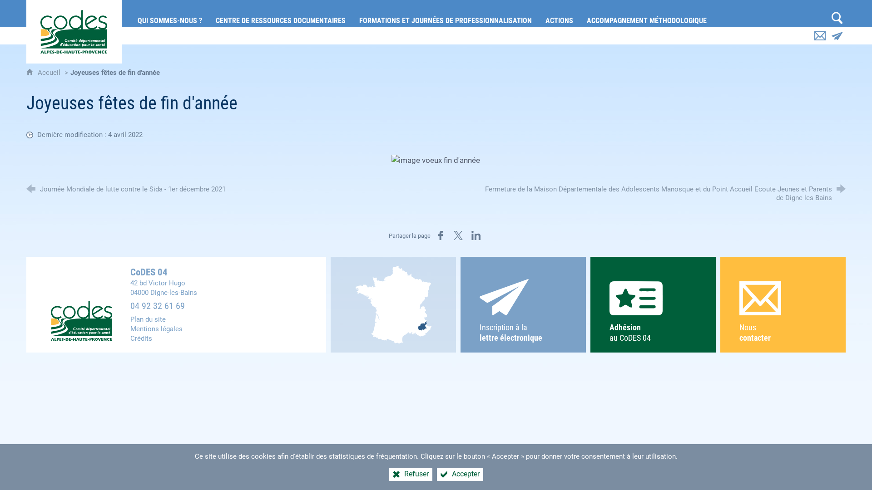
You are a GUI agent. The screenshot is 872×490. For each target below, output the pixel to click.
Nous (755, 333)
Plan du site (148, 319)
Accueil (50, 73)
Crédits (141, 338)
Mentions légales (156, 329)
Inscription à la (511, 333)
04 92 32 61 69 (157, 306)
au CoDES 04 (630, 333)
